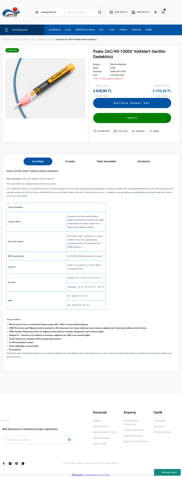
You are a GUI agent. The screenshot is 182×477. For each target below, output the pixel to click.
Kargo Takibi (100, 443)
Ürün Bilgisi (38, 161)
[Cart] (163, 12)
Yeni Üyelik (159, 420)
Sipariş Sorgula (101, 437)
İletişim (97, 420)
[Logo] (11, 12)
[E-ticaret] (90, 475)
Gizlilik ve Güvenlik (133, 430)
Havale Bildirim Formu (104, 432)
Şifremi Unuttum (162, 432)
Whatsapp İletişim (169, 472)
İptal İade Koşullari (133, 435)
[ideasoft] (77, 475)
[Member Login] (155, 12)
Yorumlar (70, 161)
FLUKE (112, 68)
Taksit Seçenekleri (106, 161)
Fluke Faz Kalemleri (118, 64)
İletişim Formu (100, 426)
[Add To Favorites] (101, 131)
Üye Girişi (159, 426)
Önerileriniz (143, 161)
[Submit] (69, 440)
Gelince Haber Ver (132, 103)
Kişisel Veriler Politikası (136, 441)
